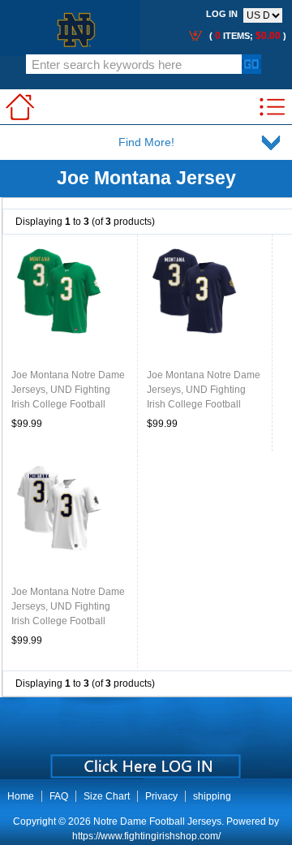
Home (20, 796)
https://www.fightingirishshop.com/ (146, 836)
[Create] (144, 761)
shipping (212, 796)
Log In (222, 14)
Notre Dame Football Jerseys (157, 821)
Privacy (161, 796)
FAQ (58, 796)
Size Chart (107, 796)
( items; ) (246, 36)
